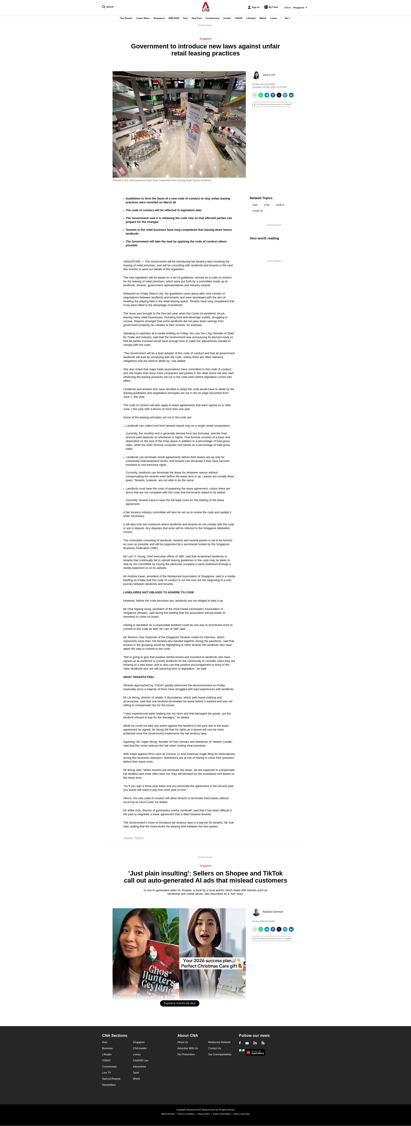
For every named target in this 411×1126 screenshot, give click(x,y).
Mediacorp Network (219, 1042)
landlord (280, 204)
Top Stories (126, 18)
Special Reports (111, 1078)
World (136, 1078)
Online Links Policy (241, 1114)
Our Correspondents (219, 1054)
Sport (136, 1072)
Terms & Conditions (186, 1114)
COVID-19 (257, 211)
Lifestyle (251, 18)
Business (107, 1048)
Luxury (137, 1054)
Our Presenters (186, 1054)
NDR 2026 (174, 18)
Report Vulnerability (221, 1114)
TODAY (238, 18)
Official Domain (168, 1114)
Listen (273, 18)
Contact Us (214, 1048)
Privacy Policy (204, 1114)
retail (254, 204)
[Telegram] (266, 96)
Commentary (212, 18)
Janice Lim (269, 74)
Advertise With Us (187, 1048)
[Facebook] (273, 96)
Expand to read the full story (180, 1003)
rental (267, 204)
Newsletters (109, 1085)
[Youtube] (247, 1043)
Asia (185, 18)
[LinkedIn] (291, 96)
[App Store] (243, 1052)
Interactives (139, 1066)
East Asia (197, 18)
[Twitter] (279, 96)
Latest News (143, 18)
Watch (263, 18)
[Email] (285, 96)
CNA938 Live (140, 1060)
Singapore (159, 18)
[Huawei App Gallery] (255, 1052)
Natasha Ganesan (273, 911)
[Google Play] (240, 1052)
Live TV (106, 1072)
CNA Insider (140, 1048)
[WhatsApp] (260, 96)
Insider (227, 18)
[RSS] (263, 1043)
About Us (182, 1042)
